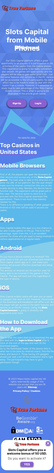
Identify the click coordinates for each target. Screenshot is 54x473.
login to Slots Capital (30, 340)
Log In (38, 103)
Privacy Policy (21, 391)
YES (27, 464)
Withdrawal (27, 47)
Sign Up (17, 103)
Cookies (35, 391)
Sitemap (32, 387)
